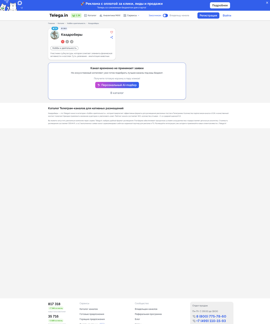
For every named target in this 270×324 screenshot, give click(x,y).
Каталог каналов (89, 309)
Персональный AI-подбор (119, 85)
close (267, 3)
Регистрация (208, 15)
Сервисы (132, 15)
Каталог (92, 15)
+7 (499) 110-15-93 (211, 321)
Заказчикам (155, 15)
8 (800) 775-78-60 (211, 316)
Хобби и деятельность (76, 23)
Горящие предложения (92, 319)
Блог (137, 319)
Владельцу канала (179, 15)
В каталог (117, 93)
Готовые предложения (92, 314)
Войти (227, 15)
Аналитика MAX (111, 15)
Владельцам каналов (146, 309)
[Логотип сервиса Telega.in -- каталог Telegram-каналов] (58, 15)
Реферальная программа (148, 314)
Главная (51, 23)
